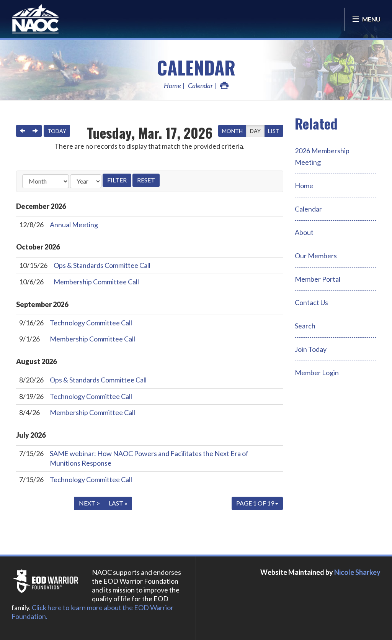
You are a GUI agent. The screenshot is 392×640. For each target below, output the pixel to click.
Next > (89, 503)
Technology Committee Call (91, 322)
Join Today (311, 349)
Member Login (317, 372)
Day (255, 131)
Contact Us (311, 302)
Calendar (196, 67)
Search (305, 326)
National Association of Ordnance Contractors (49, 19)
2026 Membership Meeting (322, 156)
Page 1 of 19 (255, 503)
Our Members (316, 255)
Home (172, 85)
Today (56, 131)
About (304, 232)
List (273, 131)
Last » (118, 503)
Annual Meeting (74, 224)
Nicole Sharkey (357, 572)
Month (232, 131)
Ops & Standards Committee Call (102, 265)
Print (224, 85)
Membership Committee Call (96, 281)
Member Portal (317, 279)
